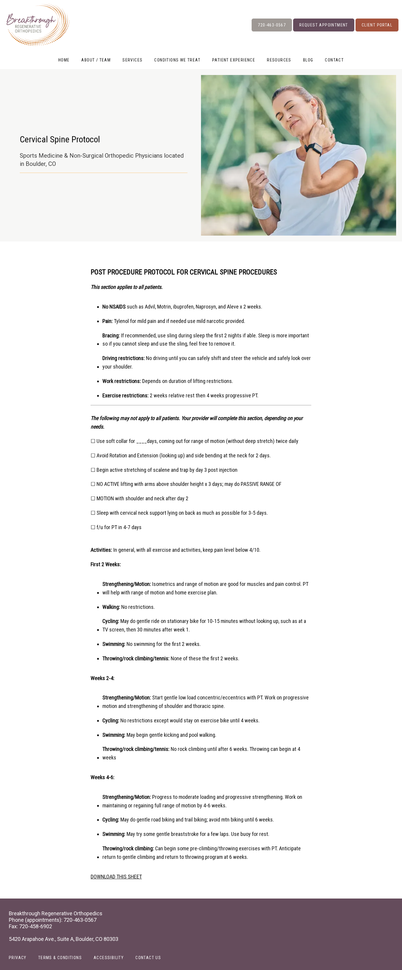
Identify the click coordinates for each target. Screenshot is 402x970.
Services (132, 60)
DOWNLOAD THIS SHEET (116, 877)
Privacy (17, 957)
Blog (308, 60)
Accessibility (109, 957)
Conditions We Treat (177, 60)
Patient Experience (233, 60)
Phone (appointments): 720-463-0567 (53, 920)
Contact (334, 60)
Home (64, 60)
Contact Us (148, 957)
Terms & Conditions (60, 957)
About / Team (96, 60)
